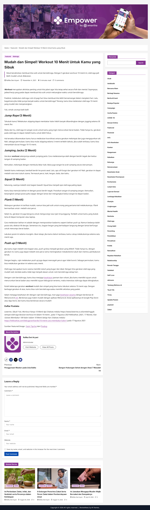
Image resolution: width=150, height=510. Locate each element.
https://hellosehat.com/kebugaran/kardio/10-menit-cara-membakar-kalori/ (35, 320)
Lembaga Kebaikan (114, 196)
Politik (109, 246)
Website (7, 440)
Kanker (110, 147)
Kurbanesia (111, 182)
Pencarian (112, 57)
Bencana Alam (112, 88)
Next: (80, 368)
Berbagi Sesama (113, 93)
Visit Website (30, 347)
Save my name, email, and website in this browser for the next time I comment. (36, 449)
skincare (110, 280)
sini (16, 298)
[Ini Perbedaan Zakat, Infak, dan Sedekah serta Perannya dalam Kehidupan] (19, 478)
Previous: (20, 366)
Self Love (110, 275)
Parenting (111, 231)
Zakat (16, 486)
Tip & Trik (110, 290)
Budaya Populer (113, 103)
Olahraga (16, 56)
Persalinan (111, 241)
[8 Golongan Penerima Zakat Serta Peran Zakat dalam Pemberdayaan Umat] (52, 478)
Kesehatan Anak (113, 172)
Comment (8, 391)
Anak (109, 78)
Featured (8, 56)
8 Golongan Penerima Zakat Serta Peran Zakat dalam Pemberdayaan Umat (52, 494)
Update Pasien (112, 300)
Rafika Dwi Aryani (12, 80)
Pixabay (44, 326)
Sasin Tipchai (31, 326)
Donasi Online (112, 123)
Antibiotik (111, 83)
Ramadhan (111, 250)
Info (108, 137)
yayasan (110, 305)
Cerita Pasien (112, 113)
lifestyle (110, 201)
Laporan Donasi (113, 191)
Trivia (109, 295)
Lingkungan (111, 206)
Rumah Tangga (113, 265)
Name (7, 421)
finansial (110, 132)
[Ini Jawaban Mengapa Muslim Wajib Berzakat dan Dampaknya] (85, 478)
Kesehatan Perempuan (115, 177)
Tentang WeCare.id (114, 285)
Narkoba (110, 216)
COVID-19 (111, 118)
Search (140, 63)
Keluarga (110, 162)
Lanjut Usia (111, 187)
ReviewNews (84, 507)
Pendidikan (111, 236)
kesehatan (48, 277)
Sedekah (110, 270)
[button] (6, 360)
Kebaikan (110, 157)
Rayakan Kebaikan (114, 255)
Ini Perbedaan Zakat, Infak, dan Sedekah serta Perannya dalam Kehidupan (17, 494)
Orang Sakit (111, 226)
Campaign (111, 108)
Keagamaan (111, 152)
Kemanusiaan (112, 167)
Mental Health (112, 211)
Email (7, 431)
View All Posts (48, 347)
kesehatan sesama (68, 295)
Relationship (112, 260)
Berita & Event (112, 98)
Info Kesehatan (113, 142)
